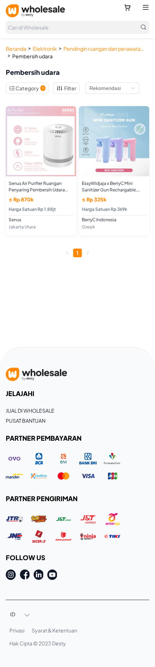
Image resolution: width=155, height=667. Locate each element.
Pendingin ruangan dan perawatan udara (104, 48)
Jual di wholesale (30, 410)
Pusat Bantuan (25, 420)
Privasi (17, 630)
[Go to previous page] (67, 253)
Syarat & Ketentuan (54, 630)
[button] (20, 615)
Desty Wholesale (35, 10)
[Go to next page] (87, 253)
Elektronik (45, 48)
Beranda (16, 48)
